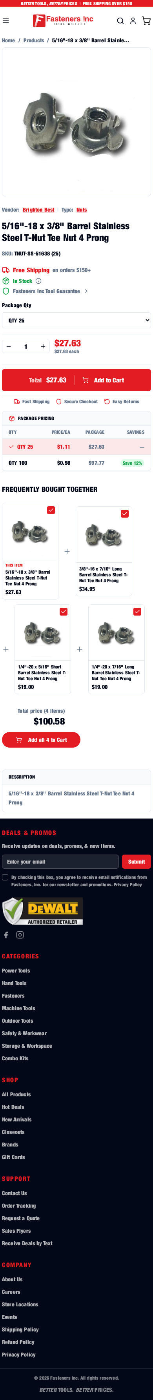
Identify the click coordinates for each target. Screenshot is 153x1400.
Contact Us (14, 1193)
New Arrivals (16, 1119)
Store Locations (20, 1304)
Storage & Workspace (27, 1045)
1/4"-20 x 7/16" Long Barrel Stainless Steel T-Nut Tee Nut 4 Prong (116, 672)
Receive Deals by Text (27, 1243)
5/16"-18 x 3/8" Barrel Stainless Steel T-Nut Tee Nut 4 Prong (28, 578)
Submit (136, 861)
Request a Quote (21, 1218)
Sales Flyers (16, 1230)
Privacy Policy (128, 884)
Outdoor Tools (17, 1020)
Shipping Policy (20, 1329)
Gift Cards (13, 1157)
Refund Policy (18, 1341)
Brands (10, 1144)
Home (8, 40)
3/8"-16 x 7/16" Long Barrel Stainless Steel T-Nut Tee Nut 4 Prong (103, 574)
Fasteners (13, 995)
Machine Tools (18, 1008)
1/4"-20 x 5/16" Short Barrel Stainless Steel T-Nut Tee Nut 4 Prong (42, 672)
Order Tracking (19, 1205)
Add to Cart (76, 380)
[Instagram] (20, 935)
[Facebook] (6, 935)
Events (9, 1316)
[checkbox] (51, 510)
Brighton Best (38, 209)
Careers (11, 1291)
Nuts (81, 209)
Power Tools (16, 970)
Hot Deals (13, 1106)
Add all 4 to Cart (47, 739)
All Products (16, 1094)
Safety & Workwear (24, 1033)
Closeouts (13, 1131)
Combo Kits (15, 1058)
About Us (12, 1279)
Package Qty (16, 305)
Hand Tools (14, 983)
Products (34, 40)
